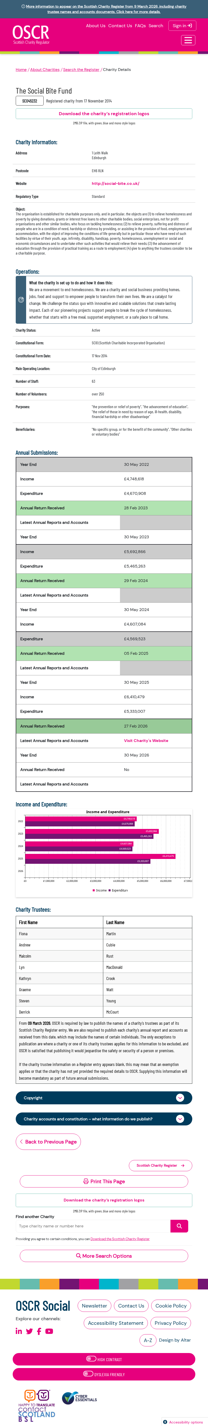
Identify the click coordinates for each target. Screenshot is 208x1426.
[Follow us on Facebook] (39, 1331)
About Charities (45, 69)
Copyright (33, 1098)
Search (156, 25)
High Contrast (109, 1359)
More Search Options (106, 1256)
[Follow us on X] (29, 1331)
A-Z (148, 1340)
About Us (96, 25)
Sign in (180, 25)
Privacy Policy (171, 1323)
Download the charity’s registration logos (104, 1200)
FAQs (140, 25)
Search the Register (81, 69)
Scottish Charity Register (157, 1165)
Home (21, 69)
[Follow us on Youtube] (49, 1331)
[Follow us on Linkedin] (19, 1331)
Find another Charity (35, 1216)
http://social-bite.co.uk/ (116, 183)
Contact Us (120, 25)
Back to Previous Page (51, 1141)
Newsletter (94, 1305)
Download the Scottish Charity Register (120, 1239)
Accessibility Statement (116, 1323)
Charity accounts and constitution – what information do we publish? (88, 1119)
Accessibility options (186, 1422)
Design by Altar (175, 1340)
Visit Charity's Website (146, 740)
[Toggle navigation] (188, 40)
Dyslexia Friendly (109, 1374)
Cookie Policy (171, 1305)
